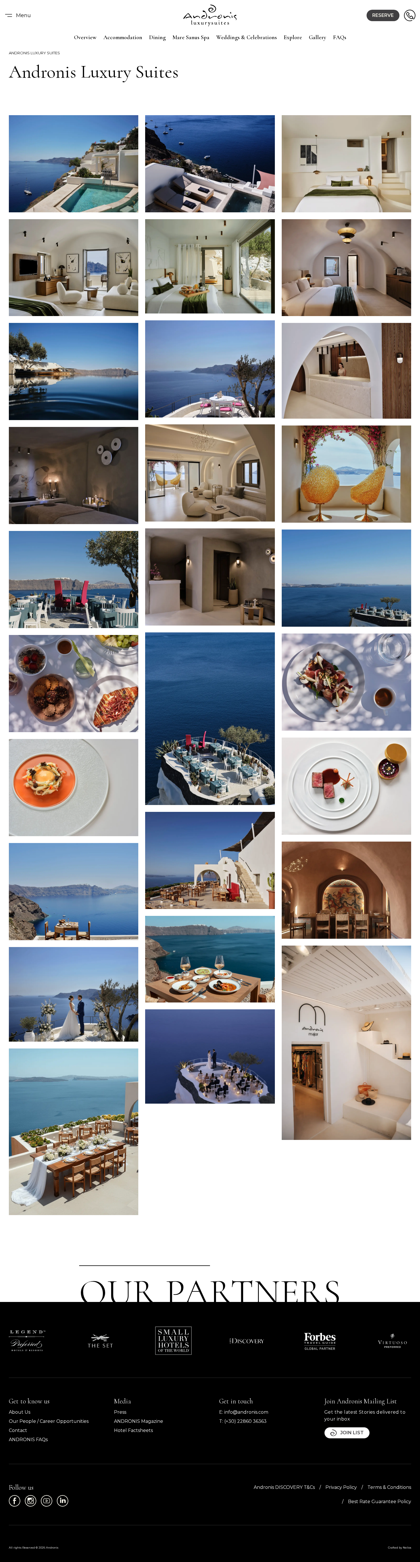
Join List (352, 1432)
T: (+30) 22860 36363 (243, 1421)
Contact (18, 1430)
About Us (19, 1412)
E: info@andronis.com (243, 1412)
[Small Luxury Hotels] (173, 1341)
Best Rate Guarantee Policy (379, 1501)
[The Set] (100, 1341)
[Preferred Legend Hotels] (27, 1341)
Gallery (317, 37)
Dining (157, 37)
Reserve (383, 15)
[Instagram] (30, 1501)
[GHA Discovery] (246, 1340)
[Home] (209, 15)
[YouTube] (46, 1501)
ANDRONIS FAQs (28, 1439)
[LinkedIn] (62, 1501)
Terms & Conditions (389, 1487)
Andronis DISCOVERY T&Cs (284, 1487)
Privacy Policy (341, 1487)
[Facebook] (14, 1501)
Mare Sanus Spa (191, 37)
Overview (85, 37)
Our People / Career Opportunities (49, 1421)
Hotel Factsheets (133, 1430)
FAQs (339, 37)
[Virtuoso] (393, 1341)
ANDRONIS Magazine (138, 1421)
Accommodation (122, 37)
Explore (293, 37)
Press (120, 1412)
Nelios (407, 1547)
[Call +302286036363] (409, 15)
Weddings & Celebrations (246, 37)
